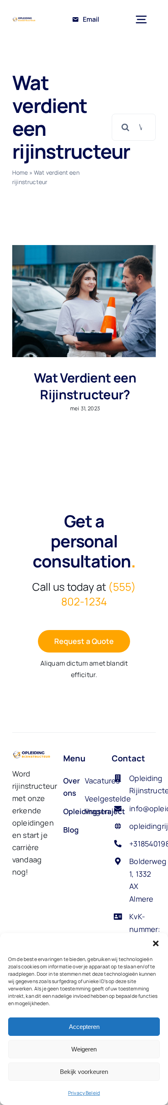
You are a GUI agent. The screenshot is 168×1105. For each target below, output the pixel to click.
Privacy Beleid (84, 1092)
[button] (156, 943)
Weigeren (84, 1049)
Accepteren (84, 1026)
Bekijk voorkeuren (84, 1071)
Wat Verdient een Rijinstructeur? (85, 386)
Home (20, 172)
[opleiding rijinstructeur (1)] (24, 19)
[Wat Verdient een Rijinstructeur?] (84, 301)
